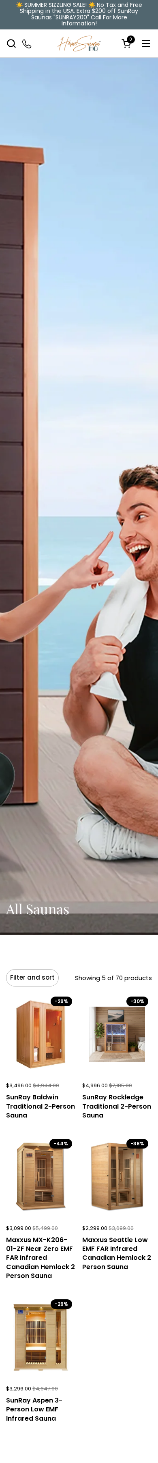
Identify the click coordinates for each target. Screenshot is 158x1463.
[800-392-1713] (27, 43)
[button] (11, 43)
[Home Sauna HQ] (79, 43)
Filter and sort (32, 977)
